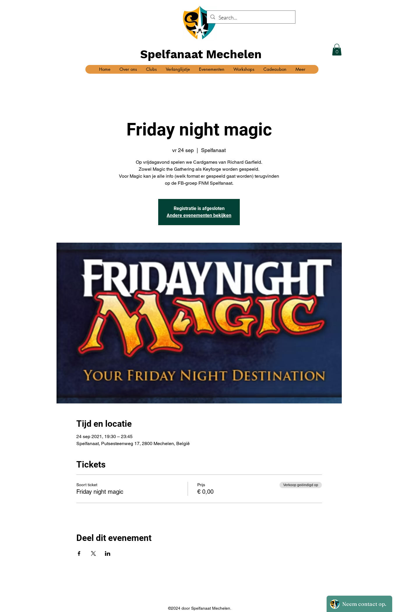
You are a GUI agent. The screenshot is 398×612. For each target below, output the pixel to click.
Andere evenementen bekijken (199, 215)
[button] (337, 50)
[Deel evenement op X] (93, 553)
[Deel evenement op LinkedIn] (107, 553)
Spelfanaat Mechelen (201, 54)
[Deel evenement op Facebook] (79, 553)
